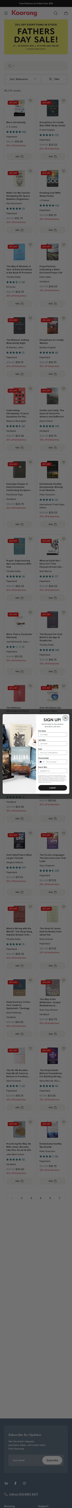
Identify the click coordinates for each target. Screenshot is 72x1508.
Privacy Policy (45, 782)
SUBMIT (52, 788)
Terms (50, 782)
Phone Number (43, 758)
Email (40, 749)
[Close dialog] (65, 718)
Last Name (42, 740)
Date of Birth (42, 767)
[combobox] (41, 762)
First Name (42, 731)
